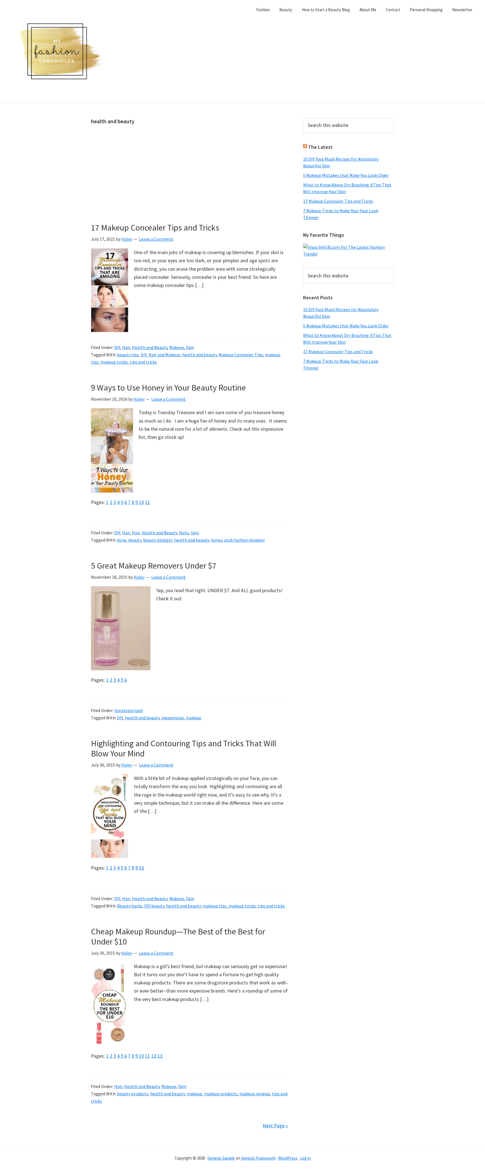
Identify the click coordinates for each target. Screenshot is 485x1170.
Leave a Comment (156, 239)
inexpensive (172, 717)
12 (153, 1056)
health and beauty (199, 354)
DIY (117, 347)
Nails (184, 532)
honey (216, 540)
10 (141, 502)
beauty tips (128, 354)
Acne (121, 540)
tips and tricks (143, 362)
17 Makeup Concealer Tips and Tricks (155, 227)
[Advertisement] (189, 181)
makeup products (220, 1093)
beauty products (132, 1093)
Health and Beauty (149, 347)
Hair (126, 347)
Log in (305, 1158)
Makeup (176, 347)
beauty (134, 540)
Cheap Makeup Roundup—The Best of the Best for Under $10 (178, 936)
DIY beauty (154, 906)
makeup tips (215, 906)
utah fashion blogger (244, 540)
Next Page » (275, 1125)
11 (147, 502)
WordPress (288, 1158)
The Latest (320, 147)
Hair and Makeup (164, 354)
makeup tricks (114, 362)
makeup (193, 717)
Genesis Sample (221, 1158)
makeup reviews (254, 1093)
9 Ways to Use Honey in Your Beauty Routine (168, 387)
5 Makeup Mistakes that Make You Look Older (346, 175)
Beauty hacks (129, 906)
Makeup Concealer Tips (241, 354)
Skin (190, 347)
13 (160, 1056)
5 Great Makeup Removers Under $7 (153, 565)
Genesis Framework (258, 1158)
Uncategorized (128, 710)
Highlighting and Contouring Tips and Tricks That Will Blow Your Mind (183, 748)
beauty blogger (157, 540)
